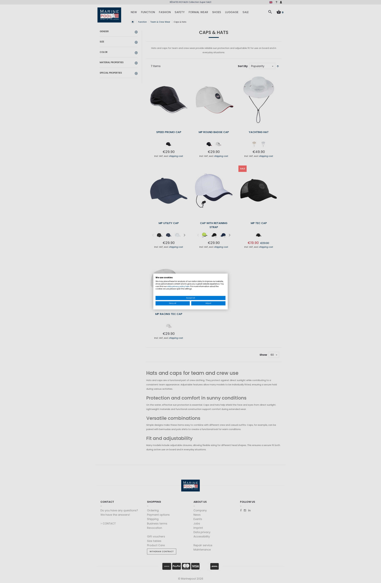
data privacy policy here (178, 286)
